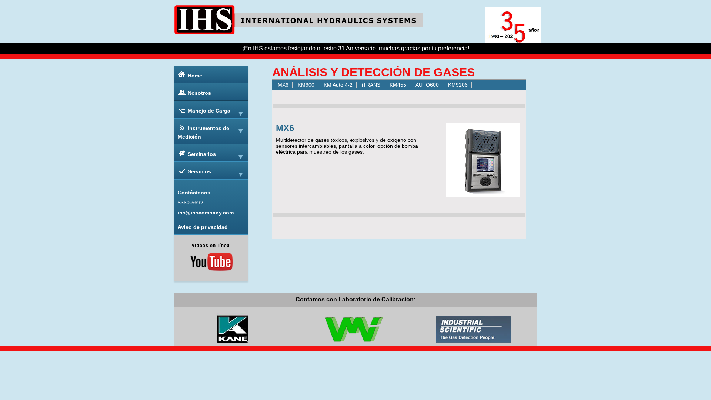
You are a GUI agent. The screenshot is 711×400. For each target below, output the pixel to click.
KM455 (398, 85)
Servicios (199, 171)
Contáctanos (194, 193)
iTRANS (371, 85)
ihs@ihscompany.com (206, 213)
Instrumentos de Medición (203, 132)
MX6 (283, 85)
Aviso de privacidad (203, 227)
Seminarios (202, 154)
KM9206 (458, 85)
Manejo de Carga (209, 111)
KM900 (306, 85)
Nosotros (199, 93)
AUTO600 (427, 85)
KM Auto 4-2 (338, 85)
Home (195, 76)
